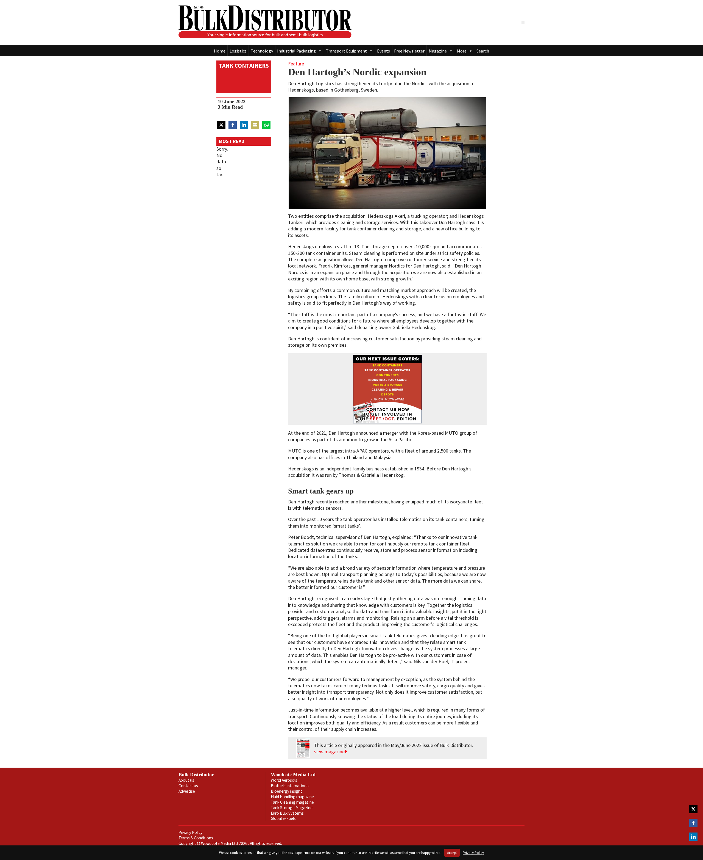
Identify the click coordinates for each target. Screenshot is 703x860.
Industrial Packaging (296, 51)
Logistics (238, 51)
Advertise (186, 791)
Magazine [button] (438, 51)
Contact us (188, 785)
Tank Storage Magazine (292, 807)
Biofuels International (290, 785)
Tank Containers (244, 65)
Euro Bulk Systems (287, 813)
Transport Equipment (346, 51)
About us (186, 780)
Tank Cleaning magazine (292, 802)
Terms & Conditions (195, 837)
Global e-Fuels (283, 818)
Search (482, 51)
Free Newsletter (409, 51)
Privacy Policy (190, 832)
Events (383, 51)
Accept (452, 852)
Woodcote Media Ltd (293, 774)
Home (219, 51)
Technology (262, 51)
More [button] (462, 51)
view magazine (329, 751)
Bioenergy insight (286, 791)
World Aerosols (284, 780)
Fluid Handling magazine (292, 796)
